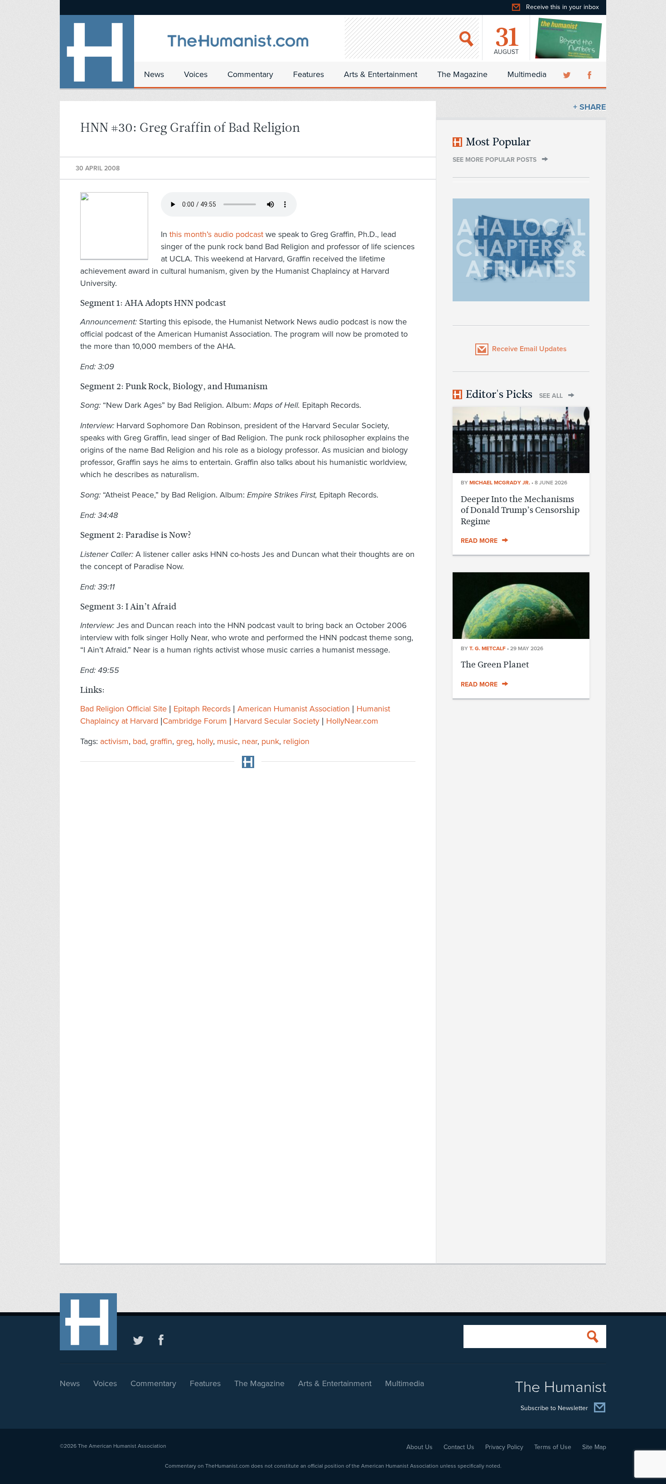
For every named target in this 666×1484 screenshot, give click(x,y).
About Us (419, 1447)
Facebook (590, 74)
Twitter (567, 74)
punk (270, 741)
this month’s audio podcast (216, 234)
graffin (161, 741)
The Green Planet (495, 664)
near (249, 741)
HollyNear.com (352, 721)
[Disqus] (247, 888)
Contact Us (459, 1447)
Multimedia (526, 74)
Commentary (250, 74)
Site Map (594, 1447)
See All (551, 396)
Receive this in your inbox (562, 7)
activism (114, 741)
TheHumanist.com (97, 51)
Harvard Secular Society (276, 721)
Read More (479, 541)
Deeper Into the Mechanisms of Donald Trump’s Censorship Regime (520, 510)
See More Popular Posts (494, 160)
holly (205, 741)
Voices (196, 74)
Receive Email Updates (529, 348)
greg (184, 741)
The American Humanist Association (122, 1446)
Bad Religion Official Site (123, 709)
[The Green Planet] (521, 636)
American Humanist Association (293, 709)
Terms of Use (552, 1447)
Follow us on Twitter (138, 1339)
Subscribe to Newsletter (554, 1408)
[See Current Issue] (569, 38)
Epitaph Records (202, 709)
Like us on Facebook (161, 1339)
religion (296, 741)
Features (308, 74)
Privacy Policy (504, 1447)
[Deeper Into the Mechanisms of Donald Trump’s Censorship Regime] (521, 470)
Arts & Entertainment (380, 74)
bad (139, 741)
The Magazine (462, 74)
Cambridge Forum (195, 721)
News (154, 74)
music (227, 741)
